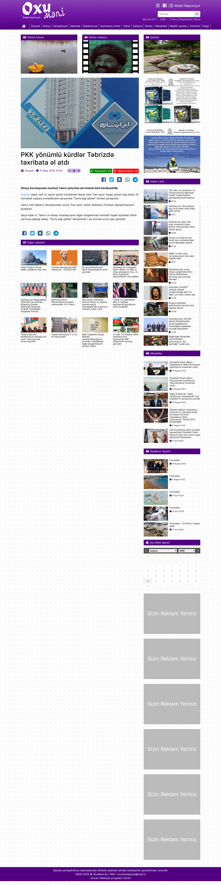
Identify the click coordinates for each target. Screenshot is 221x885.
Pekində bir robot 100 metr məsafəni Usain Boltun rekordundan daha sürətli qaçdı (182, 226)
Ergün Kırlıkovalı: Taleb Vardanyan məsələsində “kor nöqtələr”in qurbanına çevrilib (185, 396)
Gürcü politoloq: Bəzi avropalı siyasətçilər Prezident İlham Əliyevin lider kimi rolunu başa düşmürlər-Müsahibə (185, 434)
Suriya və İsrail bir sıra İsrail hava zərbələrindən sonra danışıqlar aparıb (181, 240)
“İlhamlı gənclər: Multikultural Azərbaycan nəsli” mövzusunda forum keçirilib (33, 338)
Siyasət (35, 26)
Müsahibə (161, 26)
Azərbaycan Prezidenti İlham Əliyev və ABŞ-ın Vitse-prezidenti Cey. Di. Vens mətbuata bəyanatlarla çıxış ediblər (126, 272)
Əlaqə (197, 19)
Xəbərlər (75, 26)
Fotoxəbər (175, 460)
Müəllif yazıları (178, 26)
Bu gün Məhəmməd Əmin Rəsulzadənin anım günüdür (95, 269)
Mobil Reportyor (187, 6)
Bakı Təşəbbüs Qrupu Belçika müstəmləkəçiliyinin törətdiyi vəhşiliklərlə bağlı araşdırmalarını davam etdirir (93, 340)
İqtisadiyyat (60, 26)
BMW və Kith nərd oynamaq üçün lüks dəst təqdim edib (181, 256)
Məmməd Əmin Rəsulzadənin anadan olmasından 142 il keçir (63, 302)
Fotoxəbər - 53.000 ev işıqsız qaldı (185, 524)
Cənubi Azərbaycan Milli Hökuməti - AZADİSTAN (63, 268)
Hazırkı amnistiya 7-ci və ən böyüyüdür (64, 335)
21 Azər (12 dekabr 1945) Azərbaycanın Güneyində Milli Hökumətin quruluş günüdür (125, 339)
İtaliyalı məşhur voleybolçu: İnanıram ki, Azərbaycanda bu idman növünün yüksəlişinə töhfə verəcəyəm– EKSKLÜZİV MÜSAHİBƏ (184, 416)
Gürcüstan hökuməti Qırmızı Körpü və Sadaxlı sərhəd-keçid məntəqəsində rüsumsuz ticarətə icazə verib (95, 304)
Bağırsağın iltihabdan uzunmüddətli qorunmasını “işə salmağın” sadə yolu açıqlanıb (179, 341)
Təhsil (126, 26)
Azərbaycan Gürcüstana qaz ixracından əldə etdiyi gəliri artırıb (182, 208)
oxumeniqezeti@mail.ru (131, 874)
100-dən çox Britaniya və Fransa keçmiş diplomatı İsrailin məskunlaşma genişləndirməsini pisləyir (182, 194)
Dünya (46, 26)
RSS (112, 874)
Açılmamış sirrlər (110, 26)
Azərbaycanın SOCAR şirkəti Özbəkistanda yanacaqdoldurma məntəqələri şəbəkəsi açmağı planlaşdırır (180, 324)
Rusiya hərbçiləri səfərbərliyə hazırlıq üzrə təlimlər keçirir (181, 305)
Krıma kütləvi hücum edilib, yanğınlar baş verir (34, 268)
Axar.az (25, 194)
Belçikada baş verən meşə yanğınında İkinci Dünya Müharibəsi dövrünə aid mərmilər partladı (180, 274)
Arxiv (174, 19)
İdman (149, 26)
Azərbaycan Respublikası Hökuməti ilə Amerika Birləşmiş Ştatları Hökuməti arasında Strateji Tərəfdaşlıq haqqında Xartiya (34, 305)
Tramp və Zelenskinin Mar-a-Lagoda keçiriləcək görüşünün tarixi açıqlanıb (124, 303)
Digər (206, 26)
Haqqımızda (185, 19)
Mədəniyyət (90, 26)
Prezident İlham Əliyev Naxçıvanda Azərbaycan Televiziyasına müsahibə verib (182, 382)
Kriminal (195, 26)
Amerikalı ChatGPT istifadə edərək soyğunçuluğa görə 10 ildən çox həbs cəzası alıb (182, 291)
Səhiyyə (137, 26)
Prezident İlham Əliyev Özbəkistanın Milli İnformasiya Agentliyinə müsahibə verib (185, 364)
